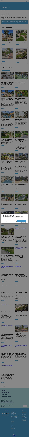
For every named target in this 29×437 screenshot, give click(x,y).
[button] (11, 221)
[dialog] (14, 218)
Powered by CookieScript (23, 222)
